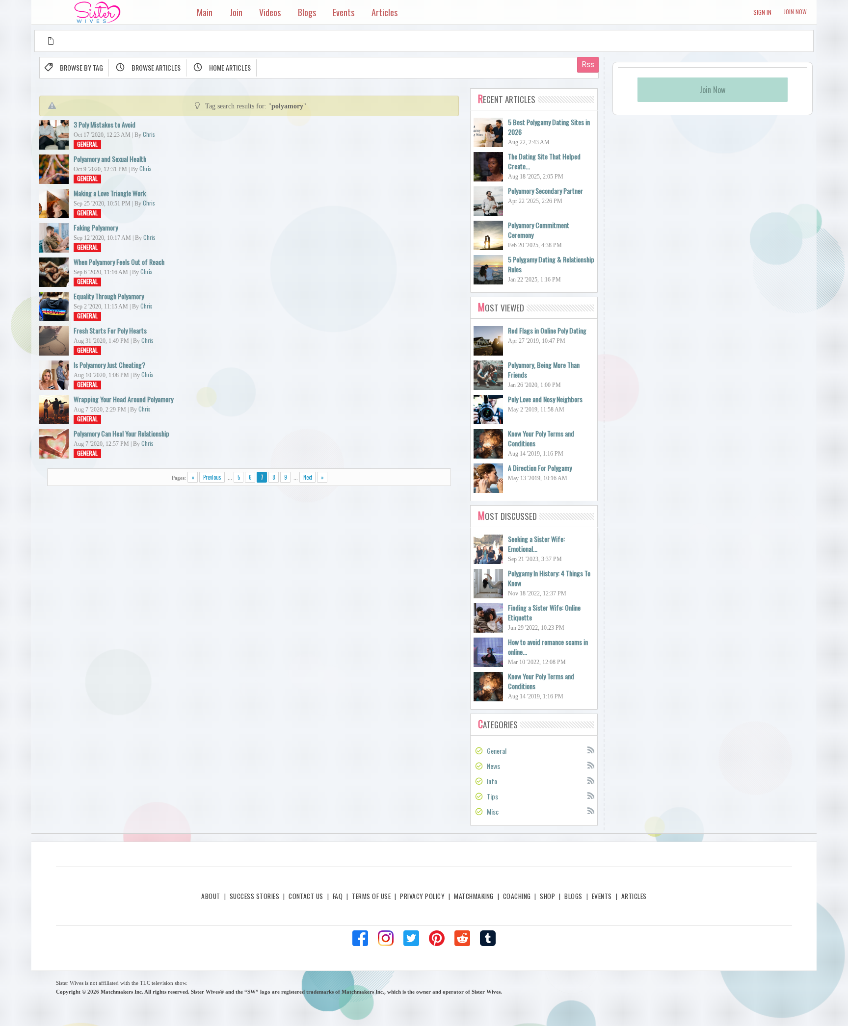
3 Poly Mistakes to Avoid (104, 124)
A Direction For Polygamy (540, 467)
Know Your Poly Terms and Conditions (541, 438)
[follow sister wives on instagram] (386, 938)
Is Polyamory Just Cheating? (109, 364)
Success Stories (254, 896)
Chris (149, 134)
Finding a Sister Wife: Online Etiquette (544, 612)
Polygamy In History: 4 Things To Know (549, 578)
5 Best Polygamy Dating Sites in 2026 (549, 127)
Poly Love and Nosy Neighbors (545, 399)
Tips (492, 796)
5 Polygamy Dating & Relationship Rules (551, 264)
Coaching (517, 896)
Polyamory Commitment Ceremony (538, 230)
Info (492, 781)
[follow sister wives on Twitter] (411, 938)
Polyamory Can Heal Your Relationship (121, 433)
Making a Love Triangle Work (110, 193)
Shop (547, 896)
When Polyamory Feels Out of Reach (119, 261)
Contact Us (306, 896)
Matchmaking (473, 896)
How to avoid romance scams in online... (548, 647)
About (210, 896)
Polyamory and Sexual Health (110, 159)
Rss (590, 749)
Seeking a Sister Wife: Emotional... (536, 544)
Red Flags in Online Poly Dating (547, 330)
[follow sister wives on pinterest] (437, 938)
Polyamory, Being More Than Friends (544, 369)
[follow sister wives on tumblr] (488, 938)
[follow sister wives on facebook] (360, 938)
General (87, 144)
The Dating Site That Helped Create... (544, 161)
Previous (212, 477)
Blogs (573, 896)
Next (307, 477)
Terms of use (371, 896)
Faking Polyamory (96, 227)
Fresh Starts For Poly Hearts (110, 330)
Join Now (795, 11)
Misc (493, 811)
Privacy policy (422, 896)
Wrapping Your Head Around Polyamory (123, 399)
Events (602, 896)
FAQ (338, 896)
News (493, 766)
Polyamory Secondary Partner (545, 190)
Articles (634, 896)
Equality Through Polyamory (109, 296)
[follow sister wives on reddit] (462, 938)
